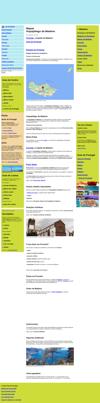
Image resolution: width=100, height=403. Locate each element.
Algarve (80, 172)
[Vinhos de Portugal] (87, 185)
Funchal (4, 36)
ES (14, 68)
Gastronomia (82, 52)
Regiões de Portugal (35, 50)
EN (8, 68)
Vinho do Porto (12, 133)
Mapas (80, 165)
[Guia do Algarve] (87, 190)
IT (16, 68)
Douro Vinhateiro (8, 130)
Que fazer (4, 49)
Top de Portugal (10, 26)
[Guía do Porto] (87, 199)
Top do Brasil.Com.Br (8, 391)
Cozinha (4, 55)
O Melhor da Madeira (8, 61)
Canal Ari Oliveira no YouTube (11, 400)
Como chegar (5, 45)
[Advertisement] (48, 12)
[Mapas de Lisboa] (87, 206)
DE (18, 68)
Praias (79, 49)
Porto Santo (5, 39)
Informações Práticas (7, 65)
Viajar (79, 62)
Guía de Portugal (7, 29)
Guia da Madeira (6, 33)
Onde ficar (5, 52)
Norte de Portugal (13, 162)
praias (45, 140)
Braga (11, 147)
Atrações (4, 42)
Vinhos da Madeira (84, 55)
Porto (9, 128)
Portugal (4, 68)
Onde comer (5, 58)
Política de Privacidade (8, 388)
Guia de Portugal (12, 250)
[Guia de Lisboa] (12, 171)
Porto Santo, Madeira (39, 180)
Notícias (80, 162)
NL (21, 68)
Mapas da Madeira (84, 39)
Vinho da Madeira (57, 292)
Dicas (79, 68)
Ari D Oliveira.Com (7, 397)
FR (11, 68)
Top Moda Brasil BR (7, 394)
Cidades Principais (81, 148)
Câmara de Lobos (32, 192)
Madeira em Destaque (86, 36)
